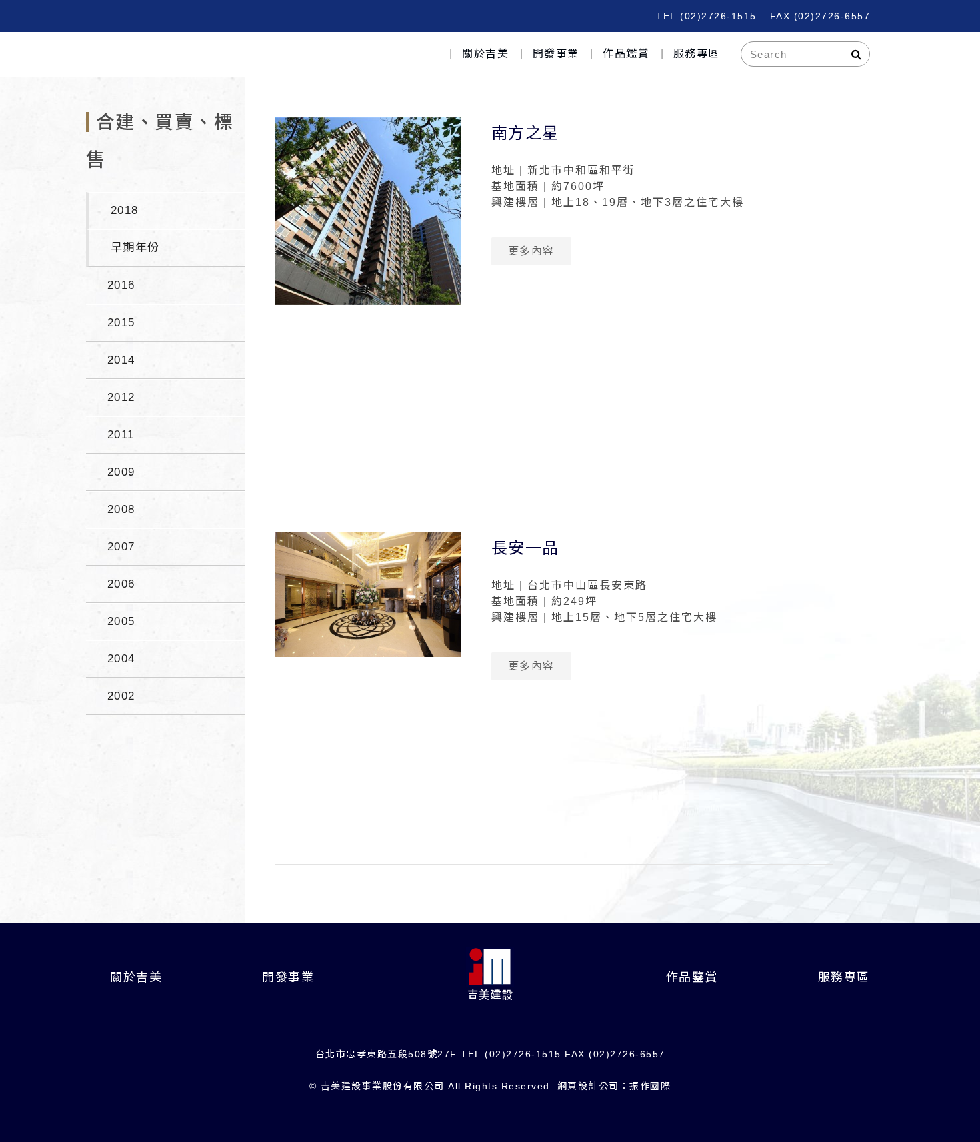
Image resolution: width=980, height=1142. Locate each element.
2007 (121, 546)
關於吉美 (485, 53)
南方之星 (525, 133)
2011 (121, 434)
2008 (121, 509)
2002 (121, 696)
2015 (121, 322)
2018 (125, 210)
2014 (121, 360)
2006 (121, 584)
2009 (121, 472)
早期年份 (135, 247)
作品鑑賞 (626, 53)
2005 (121, 621)
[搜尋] (856, 54)
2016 (121, 285)
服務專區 (696, 53)
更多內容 (531, 251)
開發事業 (556, 53)
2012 (121, 397)
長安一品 (525, 548)
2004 (121, 658)
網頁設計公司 (588, 1086)
